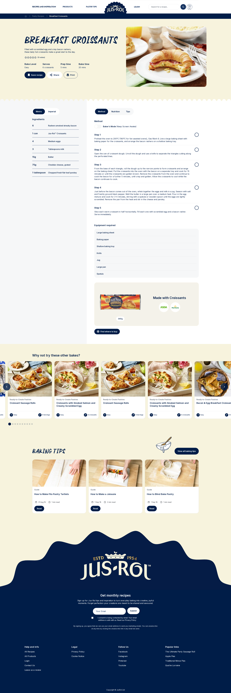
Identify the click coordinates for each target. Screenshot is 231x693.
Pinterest (122, 661)
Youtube (122, 665)
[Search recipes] (183, 7)
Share (56, 75)
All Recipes (30, 651)
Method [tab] (101, 111)
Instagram (123, 656)
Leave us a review (33, 670)
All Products (30, 656)
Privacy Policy (77, 651)
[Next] (224, 387)
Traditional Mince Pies (175, 661)
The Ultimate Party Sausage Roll (180, 651)
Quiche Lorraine (172, 665)
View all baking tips (187, 451)
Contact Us (30, 665)
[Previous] (7, 387)
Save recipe (36, 75)
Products (68, 7)
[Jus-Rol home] (115, 7)
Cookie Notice (77, 656)
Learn (137, 7)
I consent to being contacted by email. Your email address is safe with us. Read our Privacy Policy (117, 619)
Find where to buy (108, 331)
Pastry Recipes (38, 16)
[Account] (189, 7)
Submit (133, 611)
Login (27, 661)
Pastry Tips (91, 7)
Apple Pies (170, 656)
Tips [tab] (128, 111)
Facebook (123, 651)
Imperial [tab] (52, 111)
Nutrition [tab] (115, 111)
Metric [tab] (39, 111)
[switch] (98, 126)
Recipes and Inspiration (44, 7)
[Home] (26, 16)
